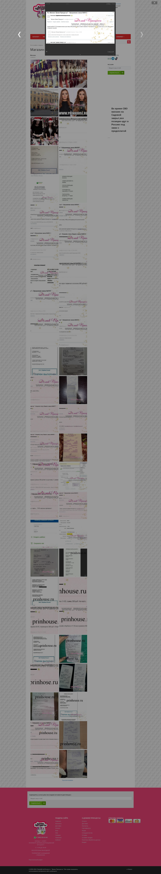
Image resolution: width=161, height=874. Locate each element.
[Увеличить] (112, 4)
